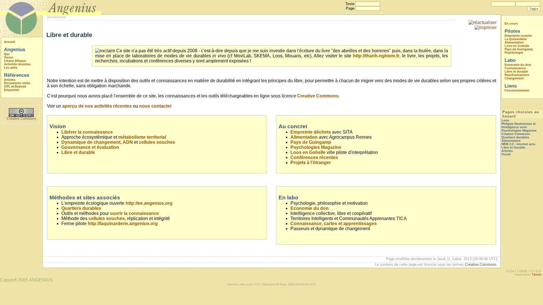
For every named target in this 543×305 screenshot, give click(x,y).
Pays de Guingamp (310, 142)
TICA (401, 218)
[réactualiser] (483, 22)
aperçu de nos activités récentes (97, 106)
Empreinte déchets (310, 132)
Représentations (517, 75)
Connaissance (515, 68)
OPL (7, 86)
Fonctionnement (517, 90)
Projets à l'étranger (310, 162)
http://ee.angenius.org (149, 203)
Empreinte (11, 89)
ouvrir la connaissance (134, 213)
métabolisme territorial (142, 137)
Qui (6, 54)
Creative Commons (21, 118)
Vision (8, 57)
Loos (505, 120)
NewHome (56, 17)
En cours (511, 23)
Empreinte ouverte (518, 35)
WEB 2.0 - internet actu (518, 144)
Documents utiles (17, 83)
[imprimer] (486, 27)
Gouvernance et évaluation (90, 147)
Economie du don (309, 208)
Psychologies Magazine (315, 147)
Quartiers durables (81, 208)
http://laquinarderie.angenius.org (123, 223)
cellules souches (157, 142)
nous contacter (155, 106)
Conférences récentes (314, 157)
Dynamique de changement (90, 142)
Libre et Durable (513, 147)
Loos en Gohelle (308, 152)
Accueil (9, 41)
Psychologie (514, 52)
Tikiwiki (537, 274)
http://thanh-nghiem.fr (376, 55)
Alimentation (304, 137)
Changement (514, 78)
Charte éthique (15, 60)
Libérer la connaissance (87, 132)
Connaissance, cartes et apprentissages (333, 223)
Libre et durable (78, 152)
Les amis (10, 67)
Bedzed (20, 86)
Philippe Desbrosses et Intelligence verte (518, 125)
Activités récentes (17, 64)
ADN (128, 142)
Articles (9, 79)
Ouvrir (506, 154)
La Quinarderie (516, 39)
